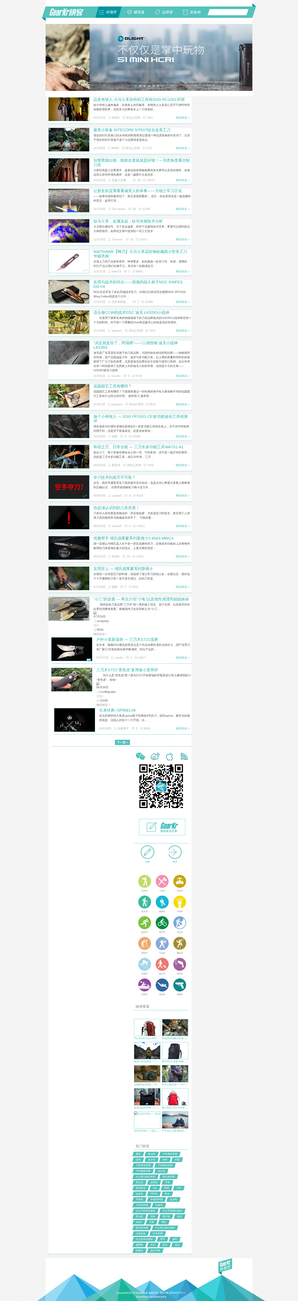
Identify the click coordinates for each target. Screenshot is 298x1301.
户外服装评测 (143, 1171)
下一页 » (122, 742)
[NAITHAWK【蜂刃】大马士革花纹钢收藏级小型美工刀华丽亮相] (69, 261)
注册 (147, 861)
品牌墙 (167, 12)
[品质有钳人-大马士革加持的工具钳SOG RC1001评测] (69, 110)
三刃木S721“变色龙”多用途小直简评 (127, 670)
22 (134, 209)
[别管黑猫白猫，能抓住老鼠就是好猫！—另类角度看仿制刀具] (69, 174)
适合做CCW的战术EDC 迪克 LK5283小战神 (131, 312)
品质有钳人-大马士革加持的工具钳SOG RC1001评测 (138, 99)
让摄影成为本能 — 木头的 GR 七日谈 (154, 1084)
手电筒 (139, 1199)
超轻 (174, 1239)
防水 (167, 1193)
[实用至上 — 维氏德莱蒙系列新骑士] (69, 580)
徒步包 (161, 1171)
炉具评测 (158, 1233)
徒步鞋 (173, 1199)
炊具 (165, 1244)
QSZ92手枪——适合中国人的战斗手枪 (155, 1130)
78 (138, 180)
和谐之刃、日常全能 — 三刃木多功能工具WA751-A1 (138, 447)
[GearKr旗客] (69, 14)
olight (139, 1222)
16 (128, 556)
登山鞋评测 (142, 1227)
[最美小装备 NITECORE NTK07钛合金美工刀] (69, 141)
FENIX (154, 1193)
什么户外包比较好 (145, 1210)
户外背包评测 (143, 1165)
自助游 (154, 1182)
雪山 (177, 1244)
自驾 (138, 1159)
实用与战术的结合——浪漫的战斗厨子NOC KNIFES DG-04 (138, 284)
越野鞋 (139, 1244)
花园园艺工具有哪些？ (112, 386)
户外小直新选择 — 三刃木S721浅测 (127, 639)
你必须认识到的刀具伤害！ (116, 508)
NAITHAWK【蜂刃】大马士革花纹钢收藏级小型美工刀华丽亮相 (140, 253)
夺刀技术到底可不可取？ (114, 477)
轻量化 (139, 1250)
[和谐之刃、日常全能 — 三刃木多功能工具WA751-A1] (69, 458)
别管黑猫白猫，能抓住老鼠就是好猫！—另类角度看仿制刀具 (141, 162)
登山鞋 (139, 1216)
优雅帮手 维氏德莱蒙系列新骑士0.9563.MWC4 (133, 538)
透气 (162, 1239)
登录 (175, 861)
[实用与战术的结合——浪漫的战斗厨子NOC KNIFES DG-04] (69, 293)
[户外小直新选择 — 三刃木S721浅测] (71, 649)
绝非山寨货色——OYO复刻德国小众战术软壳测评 (189, 1084)
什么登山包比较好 (145, 1176)
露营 (138, 1154)
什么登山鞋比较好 (165, 1227)
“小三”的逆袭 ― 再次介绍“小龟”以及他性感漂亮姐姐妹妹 (141, 599)
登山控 (151, 1154)
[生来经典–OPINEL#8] (74, 721)
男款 (163, 1222)
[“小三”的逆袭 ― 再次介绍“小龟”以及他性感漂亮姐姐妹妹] (69, 608)
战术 (179, 1216)
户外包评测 (142, 1205)
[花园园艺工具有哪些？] (69, 397)
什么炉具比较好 (144, 1239)
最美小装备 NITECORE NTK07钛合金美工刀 (131, 130)
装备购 (195, 12)
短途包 (139, 1193)
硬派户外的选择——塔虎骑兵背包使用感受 (157, 1061)
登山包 (139, 1182)
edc (155, 1188)
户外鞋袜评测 (165, 1165)
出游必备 (141, 1233)
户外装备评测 (170, 1154)
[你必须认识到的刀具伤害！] (69, 517)
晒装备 (139, 12)
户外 (178, 1188)
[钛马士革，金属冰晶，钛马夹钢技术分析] (69, 234)
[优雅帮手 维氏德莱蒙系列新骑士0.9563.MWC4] (69, 549)
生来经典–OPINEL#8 (117, 710)
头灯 (152, 1244)
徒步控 (151, 1159)
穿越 (177, 1159)
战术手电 (155, 1250)
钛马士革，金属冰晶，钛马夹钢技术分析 (128, 221)
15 (131, 239)
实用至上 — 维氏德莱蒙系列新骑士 (123, 569)
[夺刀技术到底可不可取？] (69, 487)
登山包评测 (169, 1176)
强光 (152, 1216)
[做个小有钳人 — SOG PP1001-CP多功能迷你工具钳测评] (69, 427)
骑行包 (166, 1216)
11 (101, 696)
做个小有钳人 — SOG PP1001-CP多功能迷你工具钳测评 (140, 418)
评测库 (111, 12)
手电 (167, 1182)
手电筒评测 (156, 1199)
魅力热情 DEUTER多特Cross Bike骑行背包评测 (188, 1107)
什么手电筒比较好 (172, 1210)
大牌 (151, 1222)
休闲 (165, 1159)
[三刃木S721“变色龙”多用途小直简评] (71, 679)
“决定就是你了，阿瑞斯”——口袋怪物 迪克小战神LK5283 (135, 345)
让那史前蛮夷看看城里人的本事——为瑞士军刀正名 (137, 191)
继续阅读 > (183, 117)
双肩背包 (141, 1188)
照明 (166, 1188)
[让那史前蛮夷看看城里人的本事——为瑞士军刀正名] (69, 203)
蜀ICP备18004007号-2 (172, 1292)
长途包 (159, 1205)
